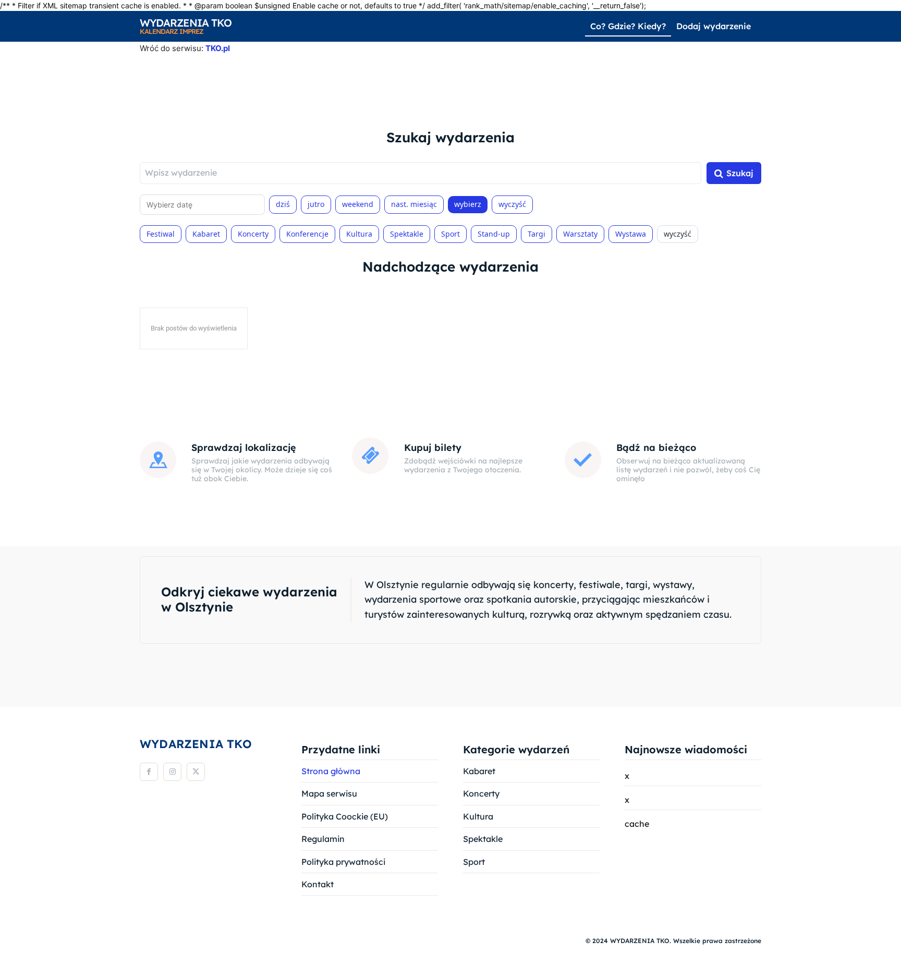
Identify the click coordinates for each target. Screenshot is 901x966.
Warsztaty (580, 234)
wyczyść (512, 204)
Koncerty (253, 234)
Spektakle (406, 234)
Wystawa (630, 234)
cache (637, 823)
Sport (450, 234)
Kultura (359, 234)
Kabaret (206, 234)
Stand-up (494, 234)
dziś (283, 204)
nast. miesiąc (414, 204)
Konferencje (307, 234)
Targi (536, 234)
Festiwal (161, 234)
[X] (196, 772)
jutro (316, 204)
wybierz (467, 204)
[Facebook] (149, 772)
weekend (357, 204)
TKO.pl (217, 48)
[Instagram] (172, 772)
